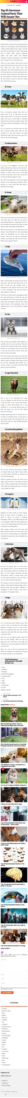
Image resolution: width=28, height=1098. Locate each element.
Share (2, 22)
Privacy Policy (6, 1085)
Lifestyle (4, 1049)
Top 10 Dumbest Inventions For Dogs (13, 946)
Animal (4, 690)
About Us (4, 1080)
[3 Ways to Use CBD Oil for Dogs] (14, 794)
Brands (4, 1015)
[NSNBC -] (14, 1095)
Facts (9, 690)
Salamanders (4, 165)
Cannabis (4, 1019)
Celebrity (4, 1024)
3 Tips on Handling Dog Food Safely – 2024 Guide (13, 844)
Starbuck (3, 400)
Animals (12, 705)
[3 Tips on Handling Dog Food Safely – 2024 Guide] (14, 834)
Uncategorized (6, 1064)
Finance (4, 1033)
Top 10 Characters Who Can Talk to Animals (13, 926)
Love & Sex (5, 1051)
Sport (3, 1055)
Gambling (5, 1037)
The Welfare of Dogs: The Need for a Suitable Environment (13, 765)
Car (3, 1022)
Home (4, 1044)
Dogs (2, 623)
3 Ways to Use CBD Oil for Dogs (11, 804)
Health (4, 1042)
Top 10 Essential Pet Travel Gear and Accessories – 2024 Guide (13, 824)
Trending (18, 5)
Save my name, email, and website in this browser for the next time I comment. (14, 988)
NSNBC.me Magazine (11, 1091)
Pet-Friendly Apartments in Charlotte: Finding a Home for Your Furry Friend (14, 745)
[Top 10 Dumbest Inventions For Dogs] (14, 936)
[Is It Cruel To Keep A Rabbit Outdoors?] (14, 775)
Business (4, 1017)
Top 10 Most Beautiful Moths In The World (12, 864)
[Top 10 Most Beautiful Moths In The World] (14, 854)
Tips (3, 1060)
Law (3, 1046)
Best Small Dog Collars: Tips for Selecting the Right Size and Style (12, 724)
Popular (9, 5)
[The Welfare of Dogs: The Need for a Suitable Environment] (14, 755)
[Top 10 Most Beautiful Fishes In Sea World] (14, 895)
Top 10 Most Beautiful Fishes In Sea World (12, 905)
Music (4, 1053)
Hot (14, 5)
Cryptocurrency (6, 1026)
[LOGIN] (26, 1)
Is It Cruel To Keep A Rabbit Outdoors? (14, 785)
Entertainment (6, 1031)
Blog (3, 1013)
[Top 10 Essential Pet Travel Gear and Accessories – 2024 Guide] (14, 813)
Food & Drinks (6, 1035)
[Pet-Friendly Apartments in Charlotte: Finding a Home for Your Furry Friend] (14, 734)
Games (4, 1040)
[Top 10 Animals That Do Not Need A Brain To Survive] (14, 875)
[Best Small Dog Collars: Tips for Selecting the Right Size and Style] (14, 714)
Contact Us (5, 1083)
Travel (4, 1062)
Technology (5, 1058)
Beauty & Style (6, 1010)
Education (5, 1028)
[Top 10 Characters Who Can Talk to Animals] (14, 915)
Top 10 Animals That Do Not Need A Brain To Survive (13, 885)
